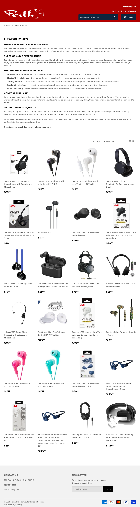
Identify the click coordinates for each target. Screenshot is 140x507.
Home (7, 25)
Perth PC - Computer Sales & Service (27, 502)
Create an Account (128, 11)
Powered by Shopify (13, 505)
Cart (130, 17)
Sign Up (107, 489)
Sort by (96, 141)
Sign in (114, 11)
